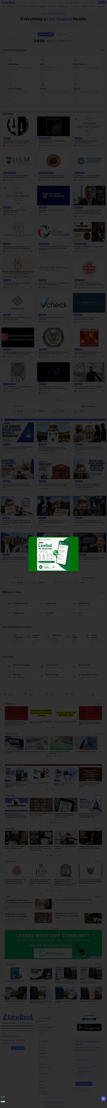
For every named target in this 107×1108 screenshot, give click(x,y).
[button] (76, 538)
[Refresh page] (103, 1099)
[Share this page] (3, 1097)
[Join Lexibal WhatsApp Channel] (3, 1101)
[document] (53, 554)
